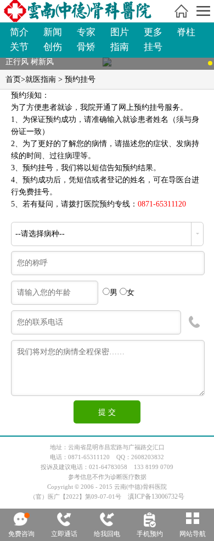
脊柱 (186, 32)
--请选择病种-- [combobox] (40, 234)
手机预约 (150, 534)
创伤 (52, 47)
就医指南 (40, 79)
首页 (13, 79)
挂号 (153, 47)
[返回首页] (181, 11)
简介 (19, 32)
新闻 (52, 32)
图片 (119, 32)
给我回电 (107, 534)
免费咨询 (21, 534)
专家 (86, 32)
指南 (119, 47)
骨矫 (86, 47)
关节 (19, 47)
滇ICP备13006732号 (156, 496)
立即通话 (64, 534)
